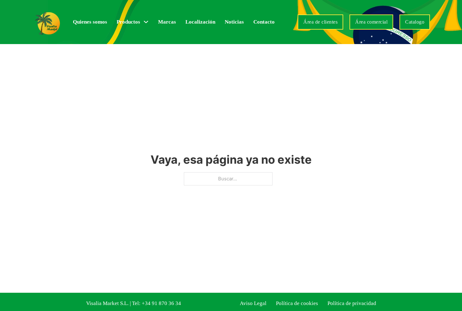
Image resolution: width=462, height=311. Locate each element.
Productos (128, 22)
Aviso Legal (253, 303)
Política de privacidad (351, 303)
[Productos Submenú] (146, 22)
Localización (200, 22)
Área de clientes (320, 22)
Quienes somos (90, 22)
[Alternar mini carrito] (287, 22)
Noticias (234, 22)
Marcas (167, 22)
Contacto (264, 22)
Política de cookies (297, 303)
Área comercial (371, 22)
